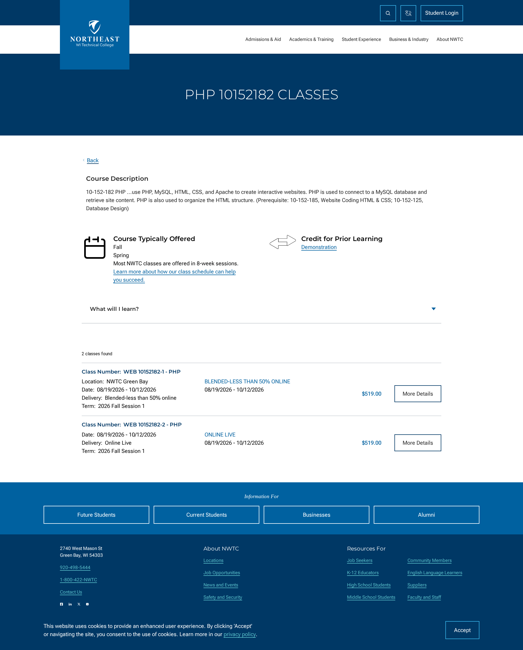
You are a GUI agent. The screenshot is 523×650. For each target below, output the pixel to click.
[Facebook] (61, 604)
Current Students (206, 514)
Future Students (96, 514)
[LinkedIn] (70, 604)
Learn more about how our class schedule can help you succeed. (174, 275)
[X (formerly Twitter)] (79, 604)
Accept (462, 630)
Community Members (430, 560)
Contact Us (71, 592)
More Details (418, 393)
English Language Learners (435, 572)
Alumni (426, 514)
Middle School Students (371, 597)
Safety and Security (222, 597)
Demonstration (319, 247)
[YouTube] (87, 604)
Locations (213, 560)
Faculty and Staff (424, 597)
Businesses (316, 514)
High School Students (369, 585)
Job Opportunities (221, 572)
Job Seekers (359, 560)
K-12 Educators (363, 572)
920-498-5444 (75, 567)
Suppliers (417, 585)
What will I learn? (114, 309)
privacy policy (240, 634)
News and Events (220, 585)
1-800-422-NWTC (78, 579)
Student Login (441, 13)
